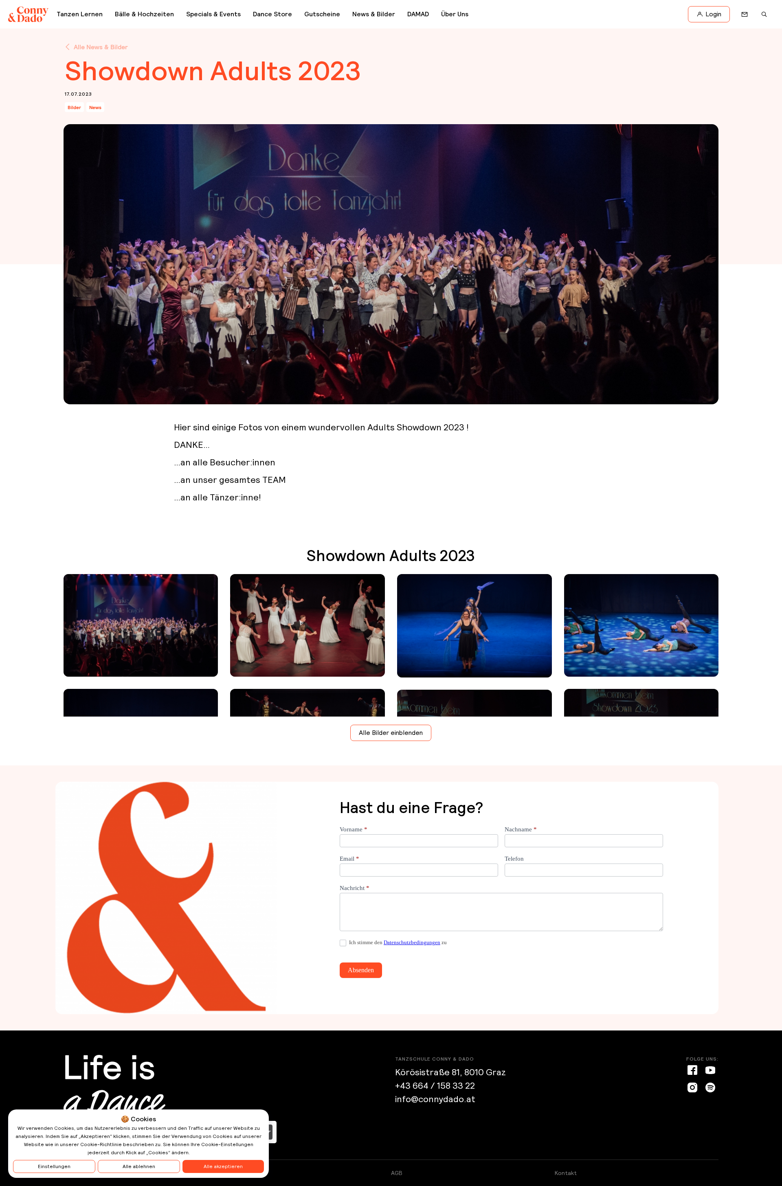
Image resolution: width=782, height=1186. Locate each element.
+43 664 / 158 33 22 (435, 1086)
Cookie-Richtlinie (101, 1144)
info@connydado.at (435, 1099)
